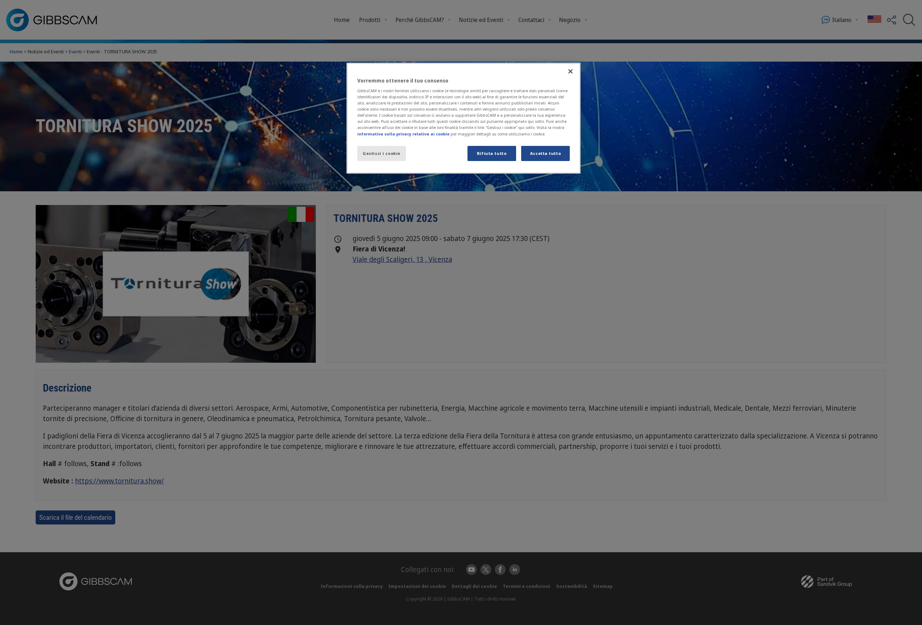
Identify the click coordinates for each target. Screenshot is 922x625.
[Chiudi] (570, 71)
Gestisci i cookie (381, 153)
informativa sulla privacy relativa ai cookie (403, 134)
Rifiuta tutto (491, 153)
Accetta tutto (545, 153)
